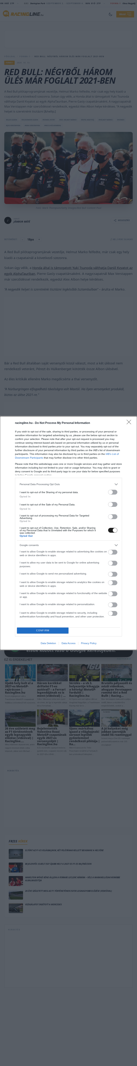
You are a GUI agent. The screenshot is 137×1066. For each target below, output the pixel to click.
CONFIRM (42, 630)
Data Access (68, 643)
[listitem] (68, 484)
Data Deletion (48, 643)
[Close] (130, 423)
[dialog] (68, 533)
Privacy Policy (89, 643)
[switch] (112, 492)
